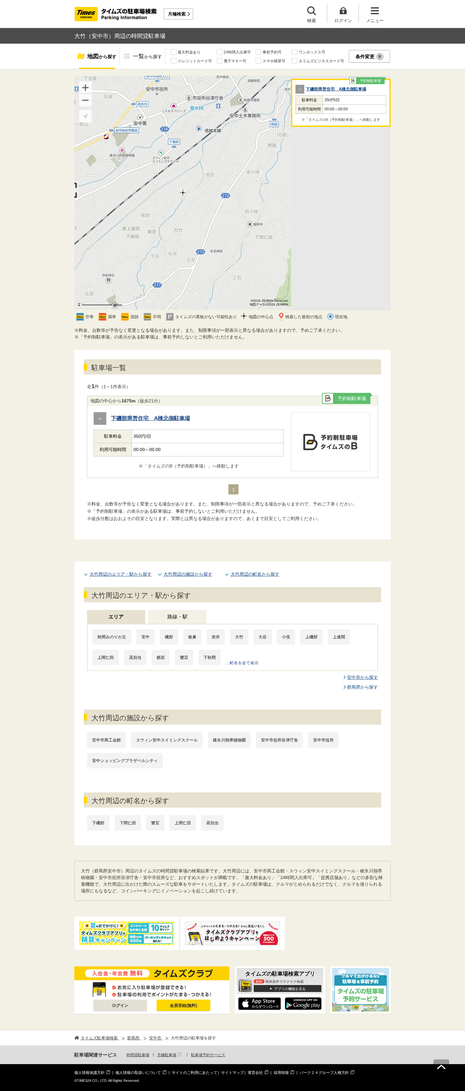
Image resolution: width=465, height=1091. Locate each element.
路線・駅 (177, 616)
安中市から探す (362, 677)
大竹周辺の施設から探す (188, 574)
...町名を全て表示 (242, 662)
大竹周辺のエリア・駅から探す (121, 574)
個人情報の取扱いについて (138, 1072)
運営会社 (255, 1072)
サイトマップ (232, 1072)
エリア (116, 616)
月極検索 (177, 13)
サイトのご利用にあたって (194, 1072)
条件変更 (368, 56)
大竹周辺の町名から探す (255, 574)
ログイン (120, 1005)
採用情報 (281, 1072)
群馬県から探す (362, 687)
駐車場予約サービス (208, 1055)
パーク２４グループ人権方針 (324, 1072)
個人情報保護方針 (89, 1072)
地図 (101, 56)
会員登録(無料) (183, 1005)
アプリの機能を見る (290, 989)
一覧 (147, 56)
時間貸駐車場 (138, 1055)
